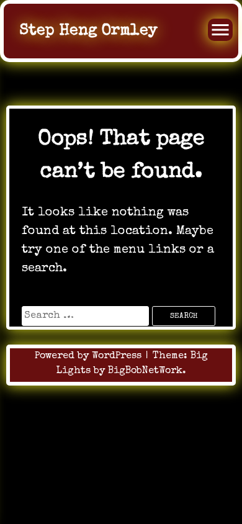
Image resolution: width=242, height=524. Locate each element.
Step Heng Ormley (88, 30)
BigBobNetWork (145, 371)
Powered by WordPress (90, 356)
